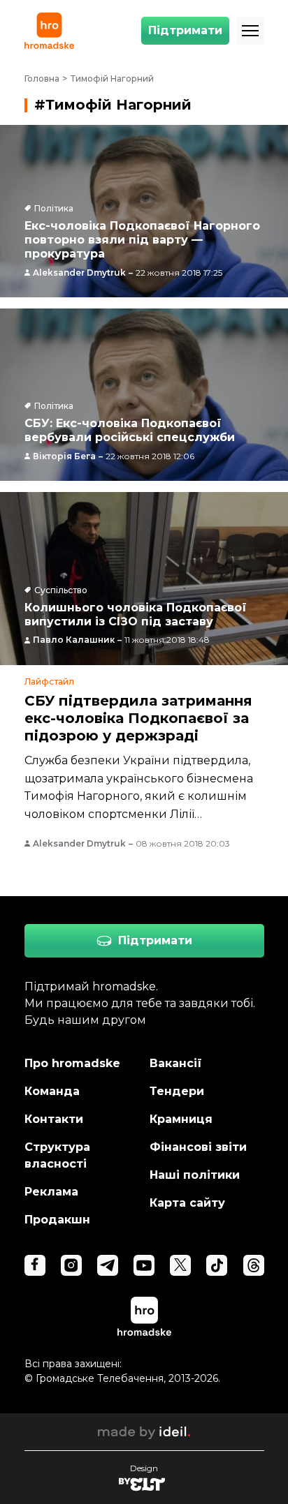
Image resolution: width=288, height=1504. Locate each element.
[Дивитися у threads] (253, 1265)
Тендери (177, 1091)
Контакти (53, 1119)
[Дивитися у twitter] (180, 1265)
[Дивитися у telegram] (107, 1265)
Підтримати (185, 30)
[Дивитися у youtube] (144, 1265)
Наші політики (195, 1175)
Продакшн (57, 1219)
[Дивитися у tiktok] (216, 1265)
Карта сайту (187, 1202)
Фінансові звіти (198, 1147)
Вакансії (176, 1063)
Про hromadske (72, 1063)
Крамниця (181, 1119)
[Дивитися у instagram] (71, 1265)
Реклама (51, 1191)
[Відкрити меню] (250, 31)
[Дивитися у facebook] (34, 1265)
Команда (52, 1091)
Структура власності (57, 1155)
